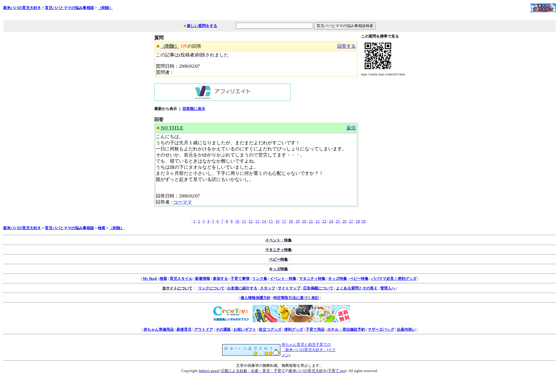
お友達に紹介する (242, 288)
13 (257, 221)
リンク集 (259, 278)
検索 (101, 228)
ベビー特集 (359, 278)
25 (338, 221)
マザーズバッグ (381, 329)
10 (237, 221)
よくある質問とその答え (357, 288)
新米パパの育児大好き (22, 8)
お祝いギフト (244, 329)
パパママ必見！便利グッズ (394, 278)
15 (271, 221)
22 (318, 221)
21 (311, 221)
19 (298, 221)
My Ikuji (150, 278)
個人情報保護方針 (255, 298)
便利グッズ (293, 329)
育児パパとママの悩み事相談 (69, 8)
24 (331, 221)
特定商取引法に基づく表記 (296, 298)
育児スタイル (181, 278)
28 (358, 221)
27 (351, 221)
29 (364, 221)
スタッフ (267, 288)
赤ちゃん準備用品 (159, 329)
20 (304, 221)
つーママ (182, 202)
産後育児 (184, 329)
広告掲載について (318, 288)
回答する (346, 46)
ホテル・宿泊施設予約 (346, 329)
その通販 (223, 329)
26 (344, 221)
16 (277, 221)
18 (291, 221)
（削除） (105, 8)
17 (284, 221)
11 (244, 221)
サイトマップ (289, 288)
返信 (351, 127)
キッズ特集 (337, 278)
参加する (220, 278)
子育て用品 (315, 329)
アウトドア (203, 329)
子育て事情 (240, 278)
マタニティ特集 (312, 278)
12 (251, 221)
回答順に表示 (194, 108)
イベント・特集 (283, 278)
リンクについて (211, 288)
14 (264, 221)
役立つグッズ (270, 329)
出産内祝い (406, 329)
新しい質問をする (202, 26)
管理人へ (387, 288)
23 (324, 221)
